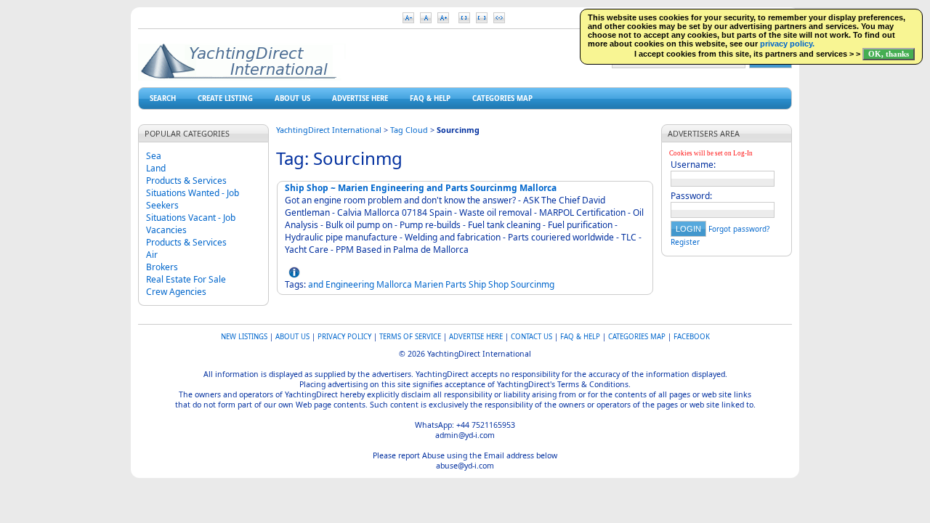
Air (152, 254)
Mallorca (394, 284)
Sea (153, 156)
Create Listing (225, 98)
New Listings (244, 336)
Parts (455, 284)
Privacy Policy (344, 336)
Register (685, 242)
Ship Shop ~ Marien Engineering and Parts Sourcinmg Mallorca (421, 188)
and (315, 284)
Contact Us (531, 336)
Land (156, 168)
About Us (292, 98)
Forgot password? (738, 229)
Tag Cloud (409, 129)
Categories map (502, 98)
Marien (428, 284)
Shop (498, 284)
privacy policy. (787, 43)
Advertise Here (360, 98)
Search (163, 98)
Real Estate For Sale (186, 279)
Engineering (350, 284)
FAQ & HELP (430, 98)
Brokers (162, 267)
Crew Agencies (176, 291)
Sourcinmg (532, 284)
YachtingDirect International (328, 129)
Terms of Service (410, 336)
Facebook (692, 336)
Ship (477, 284)
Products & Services (186, 180)
